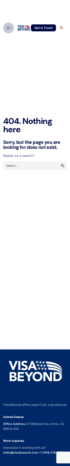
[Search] (61, 27)
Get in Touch (43, 28)
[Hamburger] (8, 27)
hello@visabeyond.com (20, 452)
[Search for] (35, 165)
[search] (62, 165)
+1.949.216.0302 (52, 452)
